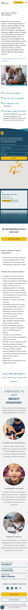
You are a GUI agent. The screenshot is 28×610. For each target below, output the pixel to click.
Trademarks (16, 607)
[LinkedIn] (12, 588)
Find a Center (14, 594)
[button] (13, 173)
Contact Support (14, 599)
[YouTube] (16, 588)
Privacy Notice (10, 606)
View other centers (14, 239)
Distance (3, 150)
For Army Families (12, 93)
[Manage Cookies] (2, 607)
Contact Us (18, 2)
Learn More (14, 200)
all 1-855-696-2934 (12, 374)
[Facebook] (8, 588)
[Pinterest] (20, 588)
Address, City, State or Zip (8, 144)
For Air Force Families (14, 98)
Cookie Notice (17, 606)
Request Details (6, 200)
